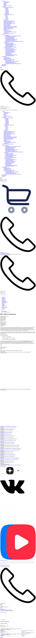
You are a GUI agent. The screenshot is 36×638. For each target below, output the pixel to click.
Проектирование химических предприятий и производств (14, 41)
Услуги (3, 34)
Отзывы (5, 3)
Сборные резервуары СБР (8, 22)
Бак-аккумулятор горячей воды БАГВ (9, 23)
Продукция (3, 6)
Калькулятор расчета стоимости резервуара (12, 61)
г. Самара (5, 179)
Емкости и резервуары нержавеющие (9, 21)
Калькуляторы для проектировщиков (9, 59)
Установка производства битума (9, 20)
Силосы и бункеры (7, 24)
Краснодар (3, 300)
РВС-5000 (7, 13)
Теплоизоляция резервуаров (10, 55)
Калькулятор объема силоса (10, 172)
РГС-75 (7, 17)
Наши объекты (4, 64)
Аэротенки (5, 29)
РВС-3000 (7, 12)
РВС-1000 (7, 10)
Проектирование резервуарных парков (11, 149)
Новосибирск (4, 302)
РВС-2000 (7, 11)
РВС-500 (7, 119)
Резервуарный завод (7, 1)
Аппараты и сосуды (7, 30)
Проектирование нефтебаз (10, 37)
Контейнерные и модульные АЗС (9, 33)
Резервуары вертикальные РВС (8, 7)
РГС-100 (7, 18)
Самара (3, 306)
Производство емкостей (9, 43)
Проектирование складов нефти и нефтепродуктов (13, 35)
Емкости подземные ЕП (7, 134)
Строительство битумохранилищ (11, 161)
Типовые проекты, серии (7, 168)
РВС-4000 (7, 123)
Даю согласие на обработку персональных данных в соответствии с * (10, 629)
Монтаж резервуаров (9, 164)
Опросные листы (6, 57)
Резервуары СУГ (6, 32)
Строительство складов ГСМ (10, 48)
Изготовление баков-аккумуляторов (11, 157)
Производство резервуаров (10, 153)
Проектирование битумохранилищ (11, 36)
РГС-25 (7, 15)
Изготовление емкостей (9, 46)
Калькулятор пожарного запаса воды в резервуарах (13, 63)
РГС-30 (7, 126)
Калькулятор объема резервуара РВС (11, 62)
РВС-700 (7, 9)
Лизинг (5, 115)
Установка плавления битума (8, 28)
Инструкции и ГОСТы (7, 58)
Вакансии (5, 4)
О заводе (3, 111)
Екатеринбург (4, 298)
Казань (3, 299)
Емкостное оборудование (7, 141)
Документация (4, 56)
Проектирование (6, 145)
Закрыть (23, 635)
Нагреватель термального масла (8, 138)
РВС (6, 342)
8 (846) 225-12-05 (2, 106)
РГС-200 (7, 19)
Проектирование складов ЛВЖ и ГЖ (11, 40)
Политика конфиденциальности (5, 565)
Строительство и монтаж (7, 47)
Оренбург (3, 304)
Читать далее (2, 428)
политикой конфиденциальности (6, 629)
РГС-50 (7, 127)
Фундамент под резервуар (9, 52)
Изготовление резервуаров (10, 45)
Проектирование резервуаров (10, 38)
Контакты (3, 176)
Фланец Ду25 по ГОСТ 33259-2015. (11, 142)
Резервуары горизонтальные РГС (9, 14)
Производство (6, 42)
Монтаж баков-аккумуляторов (10, 51)
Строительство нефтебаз (9, 160)
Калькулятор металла (9, 60)
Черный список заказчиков (8, 5)
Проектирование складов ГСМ (10, 39)
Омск (3, 303)
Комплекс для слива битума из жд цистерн (10, 26)
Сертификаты (6, 2)
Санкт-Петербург (4, 307)
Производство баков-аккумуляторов (11, 44)
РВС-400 (7, 8)
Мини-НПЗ (5, 130)
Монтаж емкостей (8, 53)
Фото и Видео (4, 65)
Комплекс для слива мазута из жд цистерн (10, 27)
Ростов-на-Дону (4, 305)
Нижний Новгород (5, 301)
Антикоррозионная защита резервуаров (11, 54)
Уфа (2, 308)
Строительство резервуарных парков (11, 49)
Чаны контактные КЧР (7, 25)
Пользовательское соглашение (4, 566)
